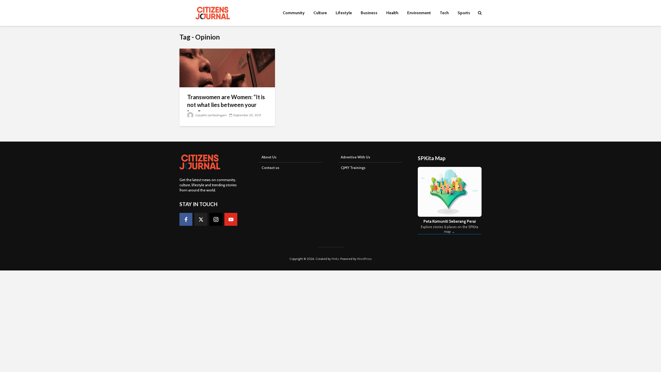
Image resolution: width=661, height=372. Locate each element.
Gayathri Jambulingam (210, 115)
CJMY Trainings (353, 167)
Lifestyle (344, 12)
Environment (419, 12)
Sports (464, 12)
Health (392, 12)
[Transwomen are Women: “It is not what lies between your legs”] (227, 67)
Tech (444, 12)
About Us (269, 157)
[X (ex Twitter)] (200, 219)
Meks (335, 259)
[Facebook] (185, 219)
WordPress (364, 259)
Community (294, 12)
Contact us (270, 167)
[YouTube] (230, 219)
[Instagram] (215, 219)
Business (369, 12)
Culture (320, 12)
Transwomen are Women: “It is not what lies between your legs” (226, 105)
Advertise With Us (355, 157)
